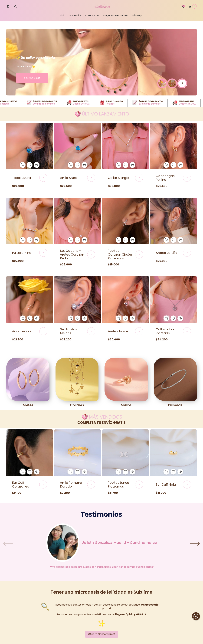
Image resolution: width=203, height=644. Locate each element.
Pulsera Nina (21, 253)
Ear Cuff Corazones (20, 484)
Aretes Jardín (166, 253)
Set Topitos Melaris (68, 331)
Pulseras (175, 405)
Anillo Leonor (21, 331)
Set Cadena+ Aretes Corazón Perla (72, 254)
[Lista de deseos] (183, 6)
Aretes (28, 405)
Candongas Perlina (165, 178)
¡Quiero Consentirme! (101, 634)
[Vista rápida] (36, 165)
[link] (29, 146)
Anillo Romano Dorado (71, 484)
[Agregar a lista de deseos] (30, 165)
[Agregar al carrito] (23, 165)
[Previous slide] (8, 544)
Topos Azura (21, 178)
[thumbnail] (162, 83)
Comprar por (92, 15)
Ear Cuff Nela (166, 484)
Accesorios (75, 15)
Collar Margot (118, 178)
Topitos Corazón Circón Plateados (120, 254)
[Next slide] (195, 544)
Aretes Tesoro (118, 331)
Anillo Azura (68, 178)
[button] (15, 6)
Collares (77, 405)
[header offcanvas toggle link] (9, 6)
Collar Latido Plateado (165, 331)
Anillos (126, 405)
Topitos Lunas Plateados (118, 484)
